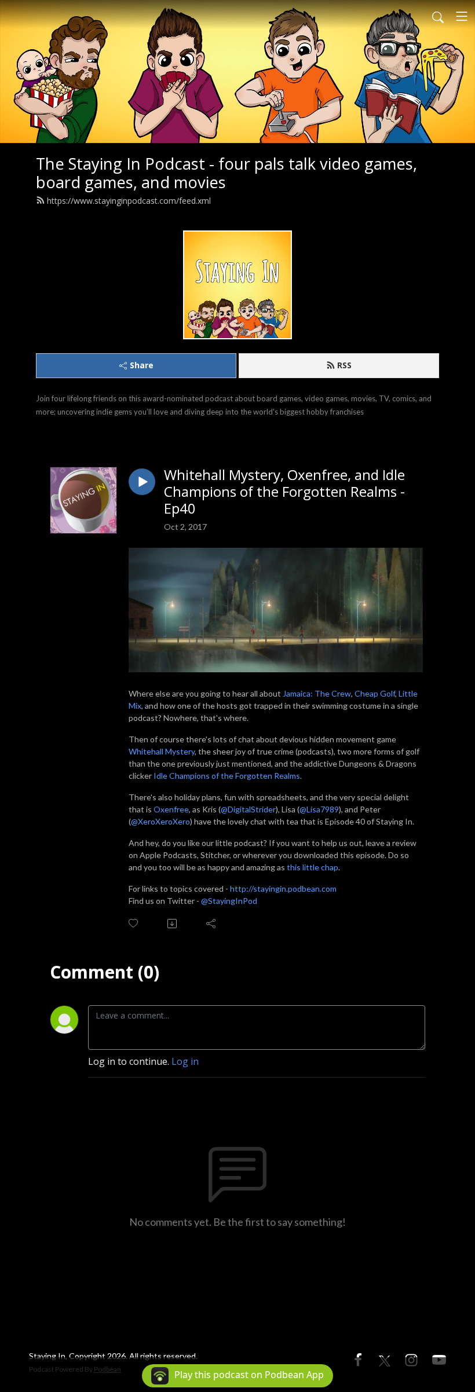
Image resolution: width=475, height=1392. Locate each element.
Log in (185, 1061)
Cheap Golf (375, 693)
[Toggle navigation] (461, 16)
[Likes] (134, 923)
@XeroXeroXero (160, 821)
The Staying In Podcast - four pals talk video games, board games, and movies (226, 173)
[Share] (211, 923)
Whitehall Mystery (162, 751)
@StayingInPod (229, 901)
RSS (344, 365)
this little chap (312, 867)
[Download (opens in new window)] (173, 923)
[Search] (437, 16)
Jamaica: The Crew (317, 693)
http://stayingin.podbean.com (283, 888)
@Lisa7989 (319, 809)
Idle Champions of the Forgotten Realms (227, 776)
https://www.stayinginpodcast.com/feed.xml (129, 200)
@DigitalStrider (248, 809)
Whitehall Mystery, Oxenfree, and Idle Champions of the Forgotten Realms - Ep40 (284, 491)
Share (142, 365)
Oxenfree (171, 809)
